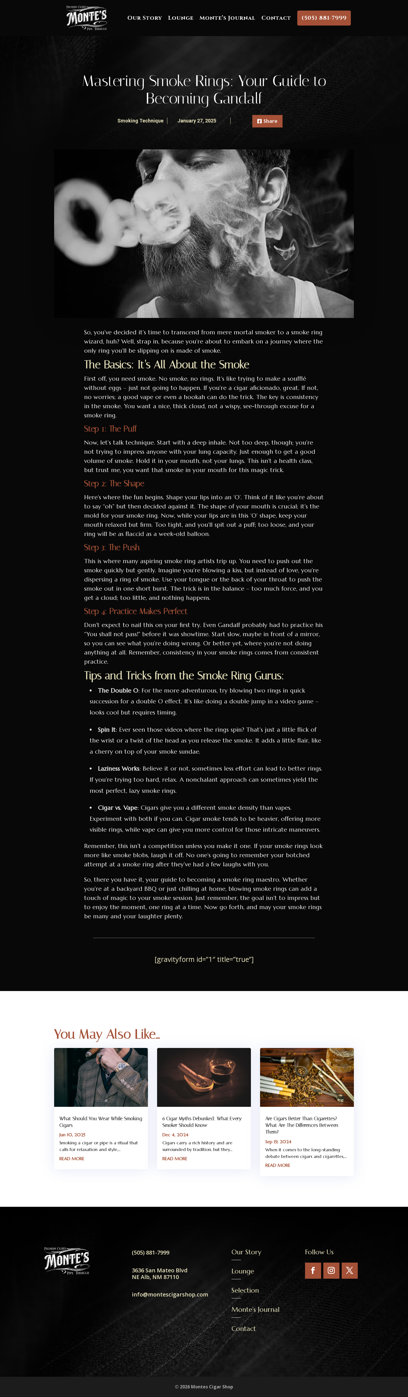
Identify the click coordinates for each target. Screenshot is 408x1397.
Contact (276, 18)
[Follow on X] (350, 1271)
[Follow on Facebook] (313, 1271)
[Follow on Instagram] (331, 1271)
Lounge (180, 18)
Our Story (144, 18)
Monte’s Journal (227, 18)
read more (71, 1158)
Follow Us (319, 1252)
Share (271, 121)
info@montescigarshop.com (170, 1294)
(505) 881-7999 (324, 18)
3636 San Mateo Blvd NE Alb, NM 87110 (160, 1273)
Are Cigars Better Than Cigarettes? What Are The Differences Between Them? (301, 1125)
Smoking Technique (140, 121)
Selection (245, 1290)
